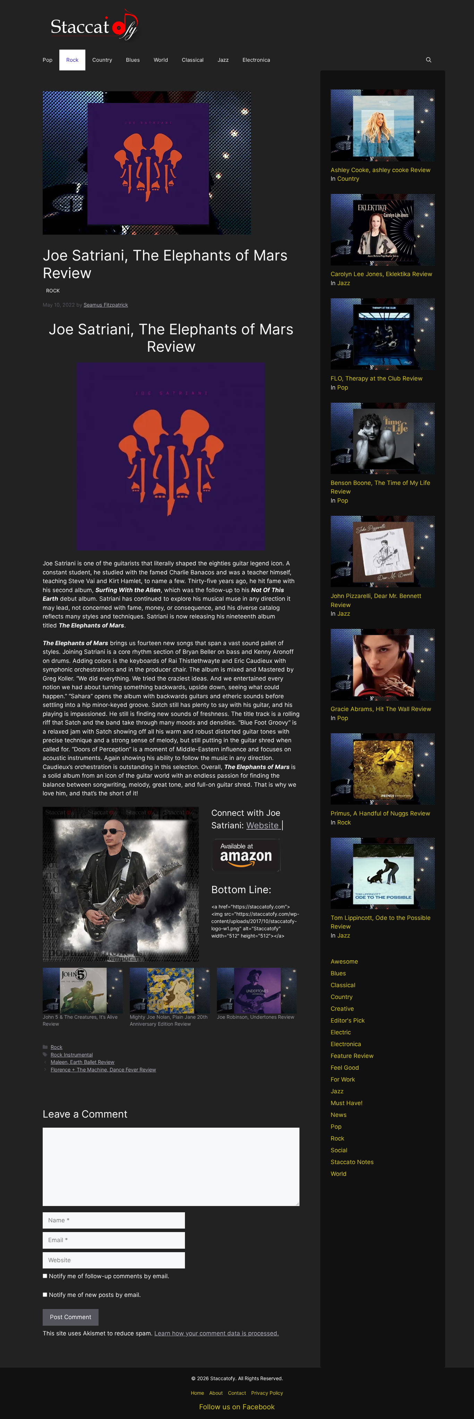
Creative (342, 1008)
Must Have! (347, 1103)
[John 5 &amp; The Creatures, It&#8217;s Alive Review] (83, 991)
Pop (47, 60)
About (216, 1393)
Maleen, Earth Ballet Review (83, 1062)
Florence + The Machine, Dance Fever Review (103, 1069)
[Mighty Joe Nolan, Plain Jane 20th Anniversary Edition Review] (170, 991)
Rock (72, 60)
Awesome (344, 961)
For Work (343, 1079)
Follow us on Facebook (237, 1407)
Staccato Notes (352, 1162)
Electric (341, 1032)
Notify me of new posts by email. (95, 1294)
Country (102, 60)
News (339, 1114)
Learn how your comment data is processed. (216, 1333)
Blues (133, 60)
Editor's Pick (348, 1020)
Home (197, 1393)
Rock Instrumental (72, 1055)
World (161, 60)
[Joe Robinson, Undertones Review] (257, 991)
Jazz (223, 60)
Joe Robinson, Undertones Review (255, 1017)
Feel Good (345, 1067)
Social (339, 1150)
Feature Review (352, 1055)
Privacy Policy (267, 1393)
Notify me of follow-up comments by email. (109, 1276)
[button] (428, 60)
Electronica (256, 60)
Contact (237, 1393)
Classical (193, 60)
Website (263, 825)
